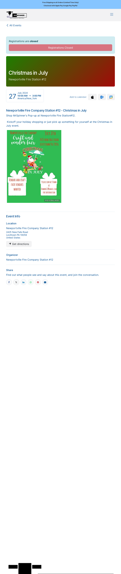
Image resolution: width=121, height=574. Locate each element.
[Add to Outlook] (102, 97)
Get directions (20, 244)
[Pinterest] (38, 282)
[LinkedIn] (23, 282)
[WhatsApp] (31, 282)
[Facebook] (9, 282)
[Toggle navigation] (112, 14)
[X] (16, 282)
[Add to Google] (111, 97)
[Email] (45, 282)
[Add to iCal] (92, 97)
